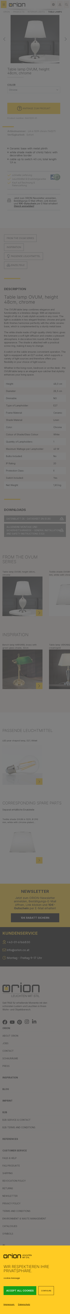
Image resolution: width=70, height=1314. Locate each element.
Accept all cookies (20, 1290)
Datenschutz (24, 1304)
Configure (46, 1291)
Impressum (9, 1304)
